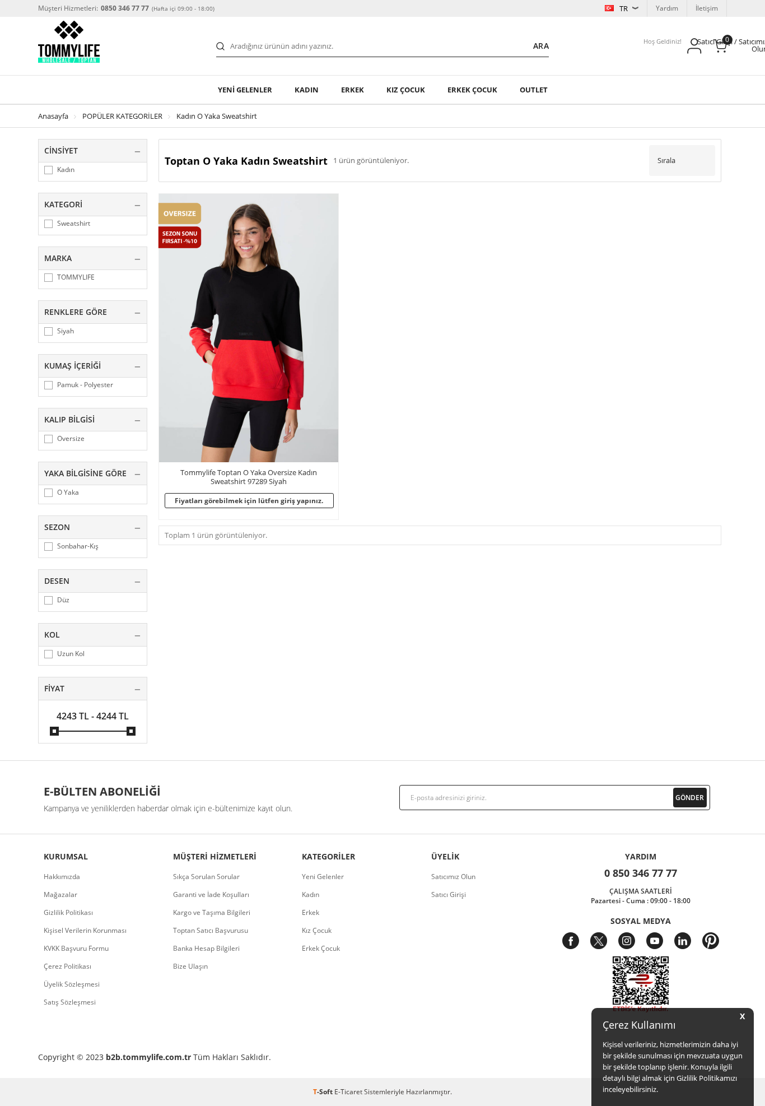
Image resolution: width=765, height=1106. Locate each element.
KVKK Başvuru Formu (76, 948)
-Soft (323, 1091)
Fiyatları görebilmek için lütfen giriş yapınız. (249, 500)
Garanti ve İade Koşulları (211, 894)
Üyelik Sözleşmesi (72, 984)
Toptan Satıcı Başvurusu (210, 930)
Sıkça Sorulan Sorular (206, 876)
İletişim (707, 8)
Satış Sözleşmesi (70, 1002)
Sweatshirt (73, 223)
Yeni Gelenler (323, 876)
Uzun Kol (71, 653)
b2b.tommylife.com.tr (148, 1057)
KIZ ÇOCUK (405, 90)
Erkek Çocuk (321, 948)
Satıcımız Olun (453, 876)
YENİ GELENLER (245, 90)
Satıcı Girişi (448, 894)
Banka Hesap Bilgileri (206, 948)
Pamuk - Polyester (85, 384)
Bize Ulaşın (190, 966)
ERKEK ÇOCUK (472, 90)
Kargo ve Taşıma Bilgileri (211, 912)
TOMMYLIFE (76, 277)
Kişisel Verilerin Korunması (85, 930)
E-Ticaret (348, 1091)
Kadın (307, 90)
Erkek (352, 90)
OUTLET (534, 90)
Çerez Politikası (67, 966)
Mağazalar (60, 894)
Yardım (667, 8)
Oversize (71, 438)
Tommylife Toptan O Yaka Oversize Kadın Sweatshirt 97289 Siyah (248, 477)
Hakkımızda (62, 876)
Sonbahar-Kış (78, 546)
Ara (541, 45)
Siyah (65, 331)
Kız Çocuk (317, 930)
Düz (63, 600)
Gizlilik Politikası (68, 912)
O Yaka (68, 492)
